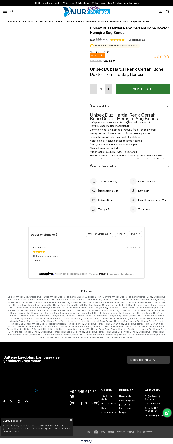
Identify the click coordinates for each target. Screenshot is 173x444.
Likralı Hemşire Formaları (157, 415)
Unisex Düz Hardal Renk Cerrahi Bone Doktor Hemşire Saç (133, 299)
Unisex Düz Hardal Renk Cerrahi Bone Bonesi (43, 313)
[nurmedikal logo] (37, 390)
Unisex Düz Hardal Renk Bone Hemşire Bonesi (71, 337)
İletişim (122, 412)
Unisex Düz (22, 296)
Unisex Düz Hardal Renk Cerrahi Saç (104, 323)
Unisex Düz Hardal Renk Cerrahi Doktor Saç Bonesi (110, 318)
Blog (103, 408)
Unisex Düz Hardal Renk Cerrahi (94, 296)
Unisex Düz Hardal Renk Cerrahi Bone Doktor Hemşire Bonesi (111, 302)
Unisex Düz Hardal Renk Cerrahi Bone (132, 296)
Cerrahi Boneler (152, 403)
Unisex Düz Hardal (39, 296)
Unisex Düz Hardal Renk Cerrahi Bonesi (38, 326)
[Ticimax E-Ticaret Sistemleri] (87, 441)
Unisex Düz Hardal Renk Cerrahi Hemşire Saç (104, 321)
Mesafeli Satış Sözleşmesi (126, 406)
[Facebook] (4, 401)
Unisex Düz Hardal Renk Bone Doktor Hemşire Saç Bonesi (109, 329)
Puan (135, 233)
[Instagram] (19, 401)
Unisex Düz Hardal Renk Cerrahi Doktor (89, 313)
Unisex (11, 296)
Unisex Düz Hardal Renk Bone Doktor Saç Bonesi (111, 331)
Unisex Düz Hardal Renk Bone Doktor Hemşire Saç (50, 329)
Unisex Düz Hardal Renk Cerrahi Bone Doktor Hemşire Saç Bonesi (43, 302)
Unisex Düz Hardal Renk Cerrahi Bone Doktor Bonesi (130, 305)
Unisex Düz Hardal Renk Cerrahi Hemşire (56, 321)
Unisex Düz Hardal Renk (63, 296)
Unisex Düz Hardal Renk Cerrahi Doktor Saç (58, 318)
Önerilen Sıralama (99, 233)
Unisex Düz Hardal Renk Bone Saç (115, 337)
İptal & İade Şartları (106, 397)
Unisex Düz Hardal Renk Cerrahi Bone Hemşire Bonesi (44, 310)
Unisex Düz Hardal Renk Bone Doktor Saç (62, 331)
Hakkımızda (125, 396)
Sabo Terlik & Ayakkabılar (151, 409)
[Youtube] (26, 401)
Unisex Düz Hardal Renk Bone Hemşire (50, 334)
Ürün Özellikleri (100, 106)
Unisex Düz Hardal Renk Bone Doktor (112, 326)
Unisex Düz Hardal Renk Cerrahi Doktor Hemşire (136, 313)
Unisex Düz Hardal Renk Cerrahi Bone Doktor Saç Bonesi (71, 305)
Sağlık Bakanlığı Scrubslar (152, 397)
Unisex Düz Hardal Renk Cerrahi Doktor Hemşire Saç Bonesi (97, 315)
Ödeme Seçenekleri (104, 166)
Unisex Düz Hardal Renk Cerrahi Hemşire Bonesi (57, 323)
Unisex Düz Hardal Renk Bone (75, 326)
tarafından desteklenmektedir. (71, 273)
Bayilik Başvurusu (127, 400)
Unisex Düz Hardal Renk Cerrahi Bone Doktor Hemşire (72, 299)
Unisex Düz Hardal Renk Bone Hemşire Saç (95, 334)
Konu (121, 233)
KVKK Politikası (108, 412)
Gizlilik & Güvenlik (110, 403)
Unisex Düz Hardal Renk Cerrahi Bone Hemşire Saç (80, 307)
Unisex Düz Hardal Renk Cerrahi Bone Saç (97, 310)
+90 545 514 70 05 (83, 394)
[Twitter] (11, 401)
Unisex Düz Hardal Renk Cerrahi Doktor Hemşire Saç (36, 315)
